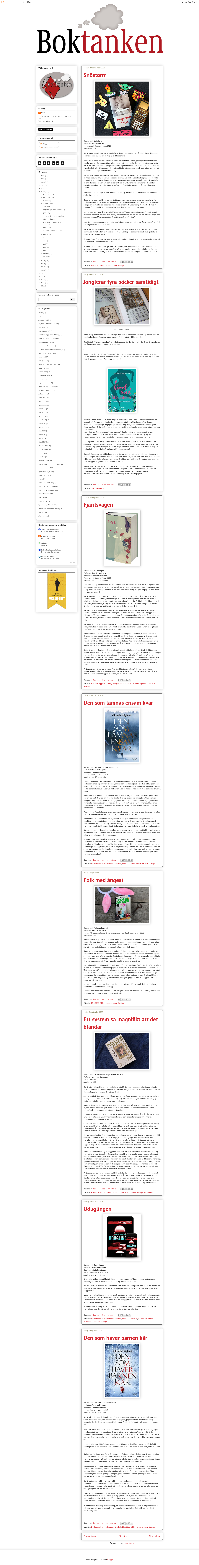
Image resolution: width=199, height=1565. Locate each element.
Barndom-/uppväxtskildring (101, 684)
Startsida (123, 1536)
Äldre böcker (43, 516)
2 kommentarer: (108, 485)
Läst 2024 (42, 438)
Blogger (110, 1560)
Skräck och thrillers (146, 1319)
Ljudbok (143, 684)
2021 (43, 188)
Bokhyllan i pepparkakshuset (52, 550)
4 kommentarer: (108, 680)
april (45, 247)
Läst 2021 (42, 427)
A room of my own (48, 536)
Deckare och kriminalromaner (102, 864)
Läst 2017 (42, 412)
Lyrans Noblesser (47, 557)
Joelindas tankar (97, 488)
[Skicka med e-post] (121, 262)
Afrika (40, 313)
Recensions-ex (43, 468)
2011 (43, 286)
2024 (43, 179)
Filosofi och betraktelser (47, 364)
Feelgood (41, 361)
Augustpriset (43, 320)
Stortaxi (44, 545)
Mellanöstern (43, 446)
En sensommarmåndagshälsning (52, 531)
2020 (43, 191)
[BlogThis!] (124, 262)
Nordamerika (43, 449)
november (47, 197)
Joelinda (44, 113)
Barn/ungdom (43, 331)
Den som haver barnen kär (115, 1337)
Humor (40, 379)
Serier (40, 479)
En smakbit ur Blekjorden (50, 559)
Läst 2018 (42, 416)
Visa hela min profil (45, 121)
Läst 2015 (42, 405)
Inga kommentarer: (109, 262)
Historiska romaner (45, 375)
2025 (43, 176)
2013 (43, 279)
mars (45, 250)
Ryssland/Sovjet (44, 472)
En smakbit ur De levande (50, 552)
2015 (43, 273)
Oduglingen (98, 1208)
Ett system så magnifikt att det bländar (54, 223)
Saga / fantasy (43, 475)
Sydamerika (148, 1192)
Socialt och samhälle (46, 490)
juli (44, 238)
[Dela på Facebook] (129, 262)
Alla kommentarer (49, 148)
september (47, 204)
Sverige (121, 265)
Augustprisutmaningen (46, 324)
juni (44, 241)
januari (45, 257)
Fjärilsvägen (98, 504)
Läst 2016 (42, 409)
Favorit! (136, 684)
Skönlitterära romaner (108, 265)
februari (46, 253)
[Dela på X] (126, 262)
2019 (43, 261)
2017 (43, 267)
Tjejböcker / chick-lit (45, 505)
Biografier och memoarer (122, 684)
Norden (41, 453)
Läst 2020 (95, 265)
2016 (43, 270)
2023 (43, 182)
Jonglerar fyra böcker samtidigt (121, 281)
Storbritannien (130, 1192)
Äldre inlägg (155, 1536)
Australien (42, 327)
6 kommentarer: (108, 999)
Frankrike (41, 368)
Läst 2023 (42, 435)
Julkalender (42, 394)
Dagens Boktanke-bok (46, 346)
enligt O (44, 543)
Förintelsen (42, 372)
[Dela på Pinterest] (132, 262)
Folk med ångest (103, 880)
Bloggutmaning (44, 342)
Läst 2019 (42, 420)
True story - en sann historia (48, 509)
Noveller (134, 1319)
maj (44, 244)
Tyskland (41, 512)
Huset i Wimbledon (48, 538)
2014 (43, 276)
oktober (46, 201)
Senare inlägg (90, 1536)
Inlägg (44, 144)
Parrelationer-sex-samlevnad (49, 464)
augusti (46, 234)
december (47, 194)
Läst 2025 (42, 442)
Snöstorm (95, 75)
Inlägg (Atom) (129, 1543)
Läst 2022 (42, 431)
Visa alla (72, 562)
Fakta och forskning (45, 353)
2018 (43, 264)
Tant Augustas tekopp (49, 529)
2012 (43, 283)
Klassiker (41, 398)
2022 (43, 185)
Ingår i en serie (43, 383)
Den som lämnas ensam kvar (118, 702)
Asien (40, 316)
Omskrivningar (43, 460)
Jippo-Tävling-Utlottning (47, 387)
